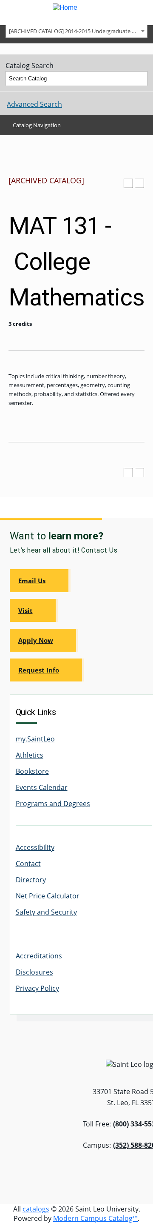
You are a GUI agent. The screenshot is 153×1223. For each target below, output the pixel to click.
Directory (31, 879)
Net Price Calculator (47, 896)
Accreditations (39, 956)
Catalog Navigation (37, 125)
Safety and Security (46, 912)
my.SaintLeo (35, 739)
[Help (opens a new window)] (139, 183)
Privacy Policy (37, 988)
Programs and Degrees (53, 803)
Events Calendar (42, 787)
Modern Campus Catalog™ (95, 1218)
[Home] (76, 12)
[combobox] (76, 31)
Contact (28, 863)
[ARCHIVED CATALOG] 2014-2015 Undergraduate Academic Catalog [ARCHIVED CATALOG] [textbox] (78, 31)
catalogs (36, 1209)
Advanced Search (34, 104)
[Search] (140, 78)
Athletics (29, 755)
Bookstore (32, 771)
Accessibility (35, 847)
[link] (40, 580)
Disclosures (34, 972)
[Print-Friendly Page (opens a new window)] (128, 183)
